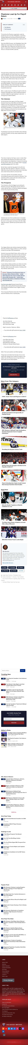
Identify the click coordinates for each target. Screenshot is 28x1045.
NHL (4, 697)
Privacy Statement (5, 971)
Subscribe (13, 722)
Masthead (4, 964)
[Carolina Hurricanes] (15, 5)
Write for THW (5, 962)
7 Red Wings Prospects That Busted (12, 834)
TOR (4, 684)
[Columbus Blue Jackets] (25, 5)
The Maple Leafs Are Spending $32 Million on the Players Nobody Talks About (15, 691)
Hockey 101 (4, 1004)
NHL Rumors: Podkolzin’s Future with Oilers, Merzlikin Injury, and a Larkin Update (15, 799)
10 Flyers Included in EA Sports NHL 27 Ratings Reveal (12, 413)
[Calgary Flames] (12, 5)
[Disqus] (14, 606)
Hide (24, 24)
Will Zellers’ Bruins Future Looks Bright (12, 539)
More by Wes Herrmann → (8, 562)
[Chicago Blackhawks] (18, 5)
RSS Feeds (4, 969)
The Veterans (7, 27)
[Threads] (20, 1028)
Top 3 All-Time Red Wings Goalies (12, 838)
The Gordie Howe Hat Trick (7, 1014)
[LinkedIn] (3, 1031)
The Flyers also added (6, 284)
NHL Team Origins (5, 1007)
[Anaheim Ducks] (2, 5)
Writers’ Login (5, 976)
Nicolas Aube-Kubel (7, 576)
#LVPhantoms (10, 318)
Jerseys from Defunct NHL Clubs (8, 1012)
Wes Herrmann (6, 551)
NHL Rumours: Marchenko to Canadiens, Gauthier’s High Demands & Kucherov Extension (14, 912)
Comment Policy (5, 972)
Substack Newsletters (6, 967)
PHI (19, 18)
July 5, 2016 (22, 330)
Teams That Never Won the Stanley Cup (10, 1009)
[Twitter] (9, 1028)
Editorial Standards (6, 965)
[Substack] (3, 1028)
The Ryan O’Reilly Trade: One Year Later (11, 582)
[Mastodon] (23, 1028)
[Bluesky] (12, 1028)
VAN (4, 779)
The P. (7, 687)
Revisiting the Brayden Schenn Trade (12, 449)
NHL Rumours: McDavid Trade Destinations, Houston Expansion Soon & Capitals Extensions (14, 432)
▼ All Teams (14, 8)
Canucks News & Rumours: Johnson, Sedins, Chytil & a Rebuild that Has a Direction (15, 806)
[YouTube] (6, 1028)
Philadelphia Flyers (17, 575)
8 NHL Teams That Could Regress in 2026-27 (14, 396)
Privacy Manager (8, 980)
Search (22, 670)
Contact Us (4, 974)
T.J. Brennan (14, 576)
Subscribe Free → (14, 374)
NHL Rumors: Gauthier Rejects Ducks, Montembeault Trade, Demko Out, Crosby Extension (14, 929)
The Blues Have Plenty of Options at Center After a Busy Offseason (14, 523)
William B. (8, 681)
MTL (4, 678)
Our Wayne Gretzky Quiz (7, 1016)
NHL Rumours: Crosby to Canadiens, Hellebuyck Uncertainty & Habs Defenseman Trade (15, 698)
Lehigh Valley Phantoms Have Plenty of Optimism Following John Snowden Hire (13, 279)
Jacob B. (8, 701)
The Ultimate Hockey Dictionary (8, 1005)
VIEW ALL (13, 812)
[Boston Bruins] (6, 5)
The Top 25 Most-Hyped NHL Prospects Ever (14, 842)
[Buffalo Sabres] (9, 5)
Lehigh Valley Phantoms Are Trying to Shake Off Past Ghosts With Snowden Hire (13, 275)
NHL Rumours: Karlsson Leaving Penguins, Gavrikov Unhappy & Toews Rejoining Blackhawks (14, 888)
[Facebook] (14, 1028)
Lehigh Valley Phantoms (8, 575)
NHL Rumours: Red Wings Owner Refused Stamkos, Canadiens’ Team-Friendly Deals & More (14, 922)
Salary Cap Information (6, 1002)
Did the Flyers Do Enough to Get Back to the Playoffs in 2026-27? (14, 466)
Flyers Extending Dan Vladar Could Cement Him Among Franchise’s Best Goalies (14, 483)
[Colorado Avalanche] (22, 5)
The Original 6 (5, 1011)
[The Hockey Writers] (3, 2)
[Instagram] (17, 1028)
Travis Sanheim (20, 576)
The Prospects (7, 29)
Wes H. (4, 18)
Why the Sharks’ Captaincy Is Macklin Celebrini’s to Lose (12, 505)
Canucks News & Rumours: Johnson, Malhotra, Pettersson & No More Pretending (15, 780)
